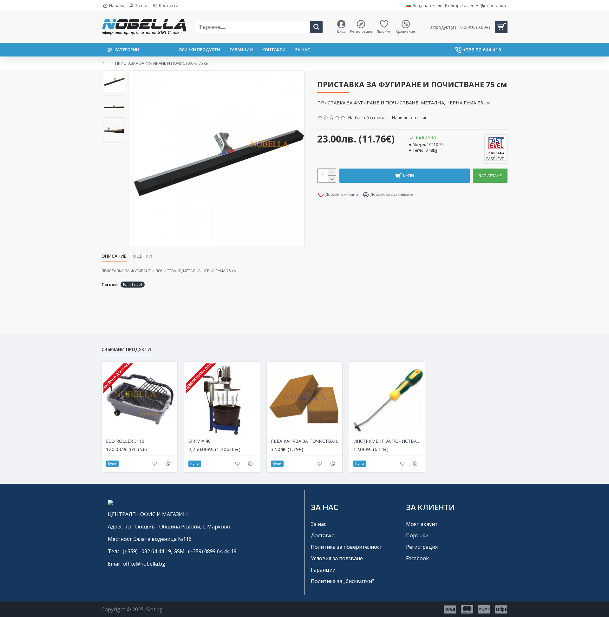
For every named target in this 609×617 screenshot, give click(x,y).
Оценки (142, 256)
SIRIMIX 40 (199, 441)
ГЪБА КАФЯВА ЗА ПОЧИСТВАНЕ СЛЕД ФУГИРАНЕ (306, 441)
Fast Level (132, 284)
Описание (114, 256)
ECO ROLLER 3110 (125, 441)
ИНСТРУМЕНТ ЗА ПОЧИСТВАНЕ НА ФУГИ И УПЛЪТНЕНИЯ (388, 441)
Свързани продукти (126, 349)
